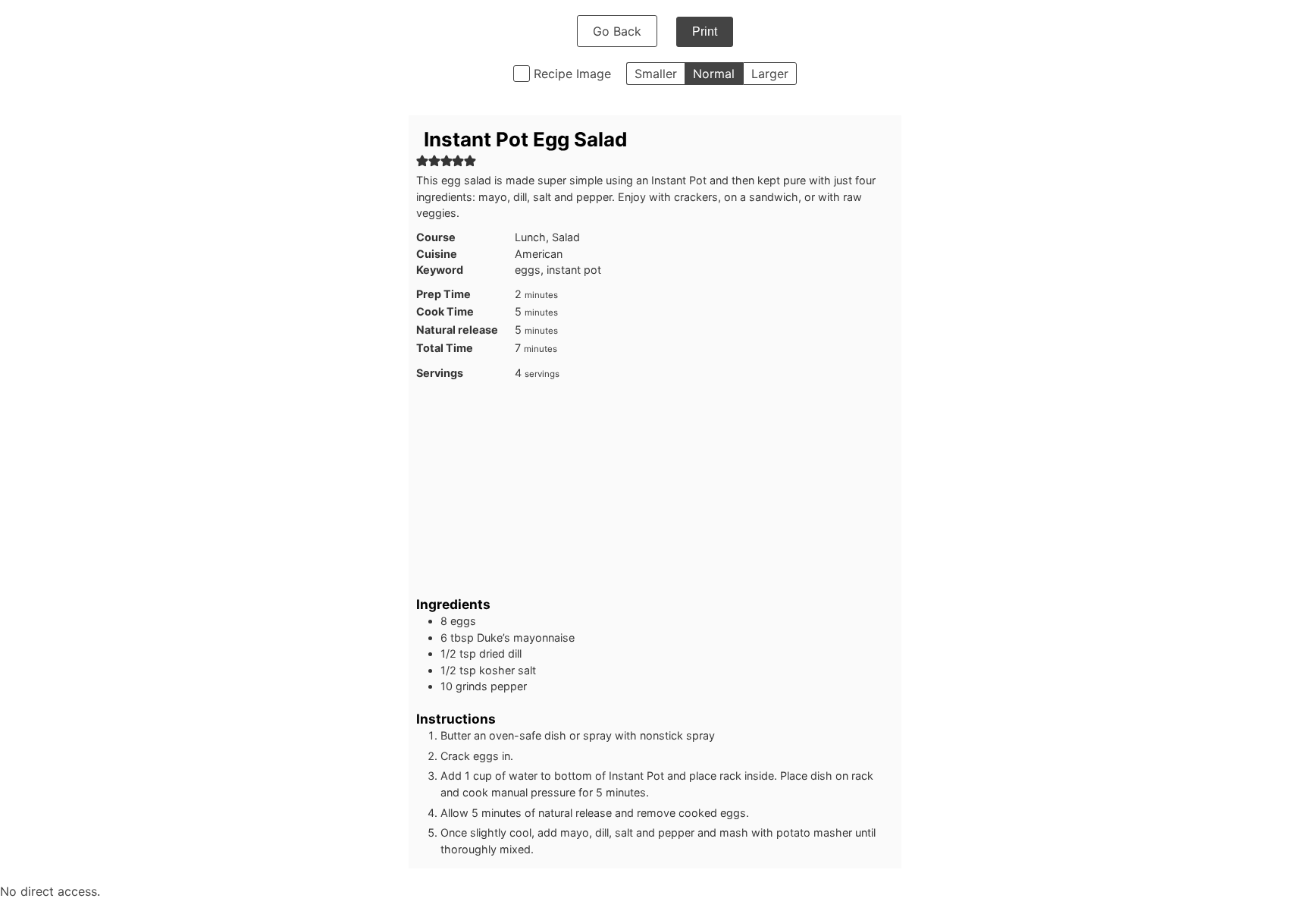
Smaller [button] (656, 73)
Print (704, 31)
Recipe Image (572, 73)
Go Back (617, 31)
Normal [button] (714, 73)
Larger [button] (769, 73)
